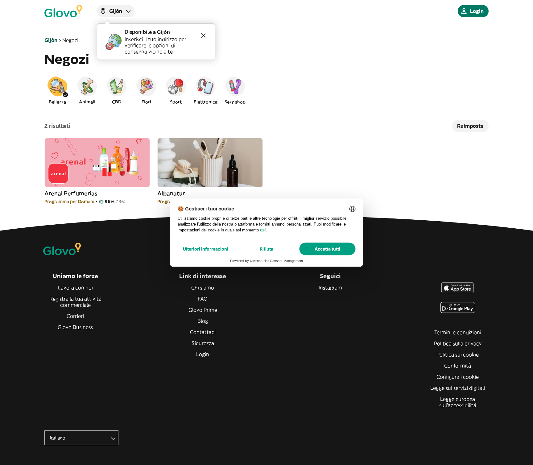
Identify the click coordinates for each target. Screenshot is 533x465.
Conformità (457, 366)
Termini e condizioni (457, 332)
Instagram (330, 287)
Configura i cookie (457, 377)
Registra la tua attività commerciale (75, 302)
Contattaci (203, 332)
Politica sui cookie (457, 354)
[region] (266, 90)
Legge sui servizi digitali (457, 388)
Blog (202, 321)
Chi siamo (202, 287)
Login (202, 354)
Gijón (50, 40)
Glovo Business (75, 327)
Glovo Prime (202, 310)
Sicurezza (203, 343)
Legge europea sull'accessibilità (457, 402)
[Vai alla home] (63, 11)
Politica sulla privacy (457, 343)
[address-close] (203, 35)
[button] (57, 90)
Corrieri (75, 316)
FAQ (203, 299)
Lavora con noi (75, 287)
